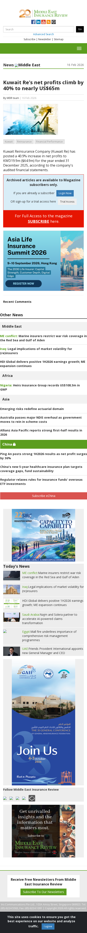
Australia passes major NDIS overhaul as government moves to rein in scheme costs (41, 419)
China (7, 444)
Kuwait (9, 141)
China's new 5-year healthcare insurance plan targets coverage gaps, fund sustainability (41, 469)
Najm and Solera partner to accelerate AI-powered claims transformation (49, 619)
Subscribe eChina (43, 496)
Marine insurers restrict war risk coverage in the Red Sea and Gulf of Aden (43, 338)
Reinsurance (24, 141)
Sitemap (59, 39)
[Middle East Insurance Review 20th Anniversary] (43, 12)
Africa (7, 375)
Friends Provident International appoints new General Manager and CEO (52, 651)
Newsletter (44, 39)
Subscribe (29, 39)
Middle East (12, 326)
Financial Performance (49, 141)
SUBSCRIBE (38, 221)
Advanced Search (43, 34)
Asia (6, 399)
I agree (48, 926)
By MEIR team (11, 98)
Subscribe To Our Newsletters (43, 892)
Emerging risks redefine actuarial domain (32, 409)
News (8, 64)
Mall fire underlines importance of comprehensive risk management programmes (49, 636)
